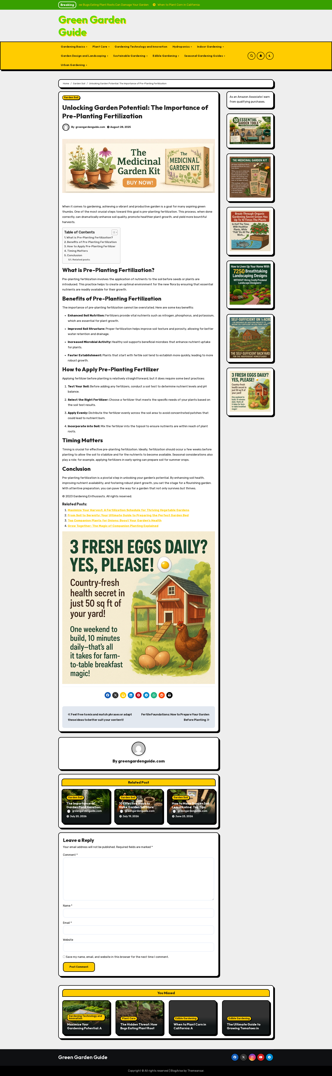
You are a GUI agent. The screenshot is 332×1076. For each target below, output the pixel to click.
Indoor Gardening (209, 46)
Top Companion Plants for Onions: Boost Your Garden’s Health (115, 520)
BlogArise (176, 1070)
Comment (70, 854)
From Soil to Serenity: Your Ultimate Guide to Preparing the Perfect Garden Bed (128, 515)
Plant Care (100, 46)
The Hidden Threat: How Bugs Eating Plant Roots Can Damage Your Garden (138, 1030)
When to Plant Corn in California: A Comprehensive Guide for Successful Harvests (191, 1030)
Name (67, 905)
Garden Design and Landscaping (84, 55)
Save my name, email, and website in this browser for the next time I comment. (117, 957)
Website (68, 939)
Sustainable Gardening (129, 55)
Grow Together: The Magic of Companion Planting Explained (113, 526)
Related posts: (81, 259)
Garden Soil (71, 97)
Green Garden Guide (92, 25)
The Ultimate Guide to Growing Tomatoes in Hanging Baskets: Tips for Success (243, 1030)
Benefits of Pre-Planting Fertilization (92, 242)
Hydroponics (181, 46)
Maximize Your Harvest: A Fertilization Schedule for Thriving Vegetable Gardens (128, 510)
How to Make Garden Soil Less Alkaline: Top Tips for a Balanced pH (190, 807)
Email (67, 922)
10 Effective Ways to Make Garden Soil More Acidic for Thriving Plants (138, 807)
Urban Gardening (73, 65)
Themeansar (195, 1070)
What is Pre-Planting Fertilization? (90, 237)
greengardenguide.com (90, 127)
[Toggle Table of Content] (113, 232)
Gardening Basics (73, 46)
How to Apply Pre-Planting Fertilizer (91, 246)
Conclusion (74, 255)
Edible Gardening (165, 55)
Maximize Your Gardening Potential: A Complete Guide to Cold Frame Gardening (85, 1030)
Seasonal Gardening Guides (204, 55)
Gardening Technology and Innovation (141, 46)
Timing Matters (77, 250)
